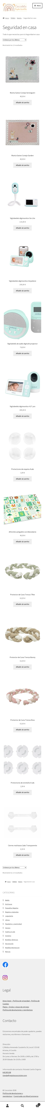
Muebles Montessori (12, 948)
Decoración (9, 944)
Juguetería (9, 916)
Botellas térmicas (11, 940)
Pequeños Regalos (11, 908)
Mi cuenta (7, 1106)
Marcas (7, 952)
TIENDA (13, 18)
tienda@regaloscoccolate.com (15, 1075)
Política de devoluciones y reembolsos (18, 1010)
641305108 (7, 1072)
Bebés (19, 18)
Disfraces (8, 904)
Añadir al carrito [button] (22, 102)
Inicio (7, 18)
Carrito (34, 1103)
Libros (7, 920)
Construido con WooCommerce (26, 1096)
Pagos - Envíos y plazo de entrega (16, 1007)
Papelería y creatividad (13, 924)
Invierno (8, 936)
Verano (7, 928)
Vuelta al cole (10, 932)
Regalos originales (12, 912)
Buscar (22, 1106)
